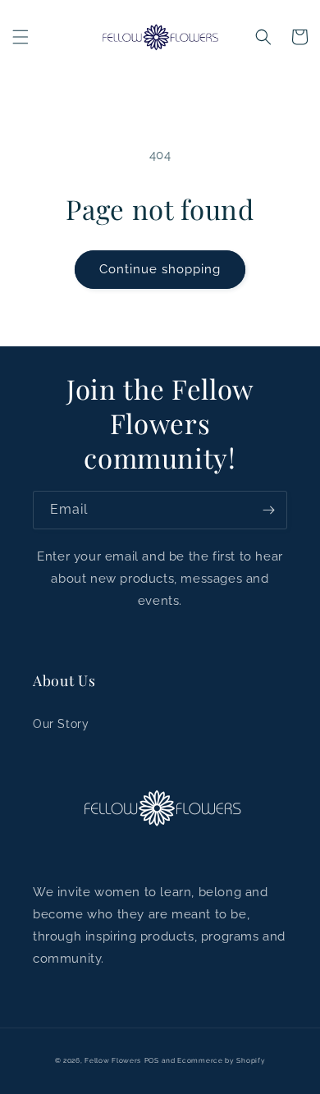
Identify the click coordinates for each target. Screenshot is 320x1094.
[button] (20, 37)
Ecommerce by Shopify (221, 1060)
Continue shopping (160, 269)
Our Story (61, 723)
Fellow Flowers (113, 1060)
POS (151, 1060)
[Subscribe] (268, 510)
